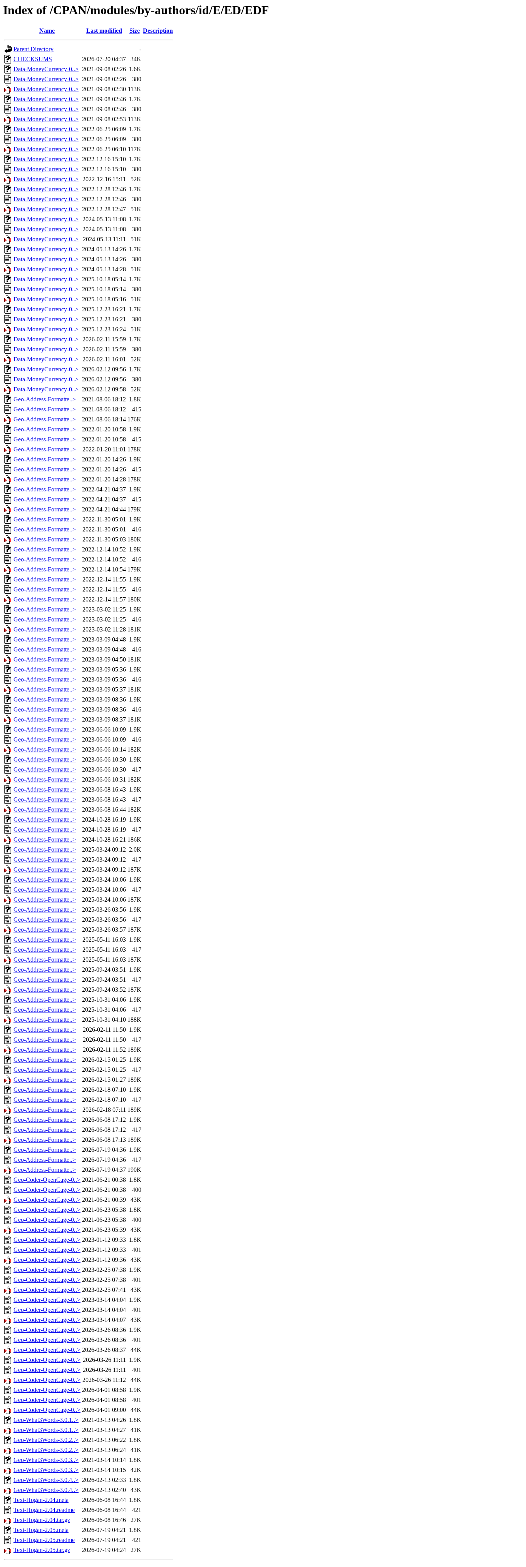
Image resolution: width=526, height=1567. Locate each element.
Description (158, 30)
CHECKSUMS (32, 59)
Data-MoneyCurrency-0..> (46, 69)
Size (134, 30)
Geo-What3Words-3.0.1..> (46, 1420)
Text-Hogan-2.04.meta (41, 1500)
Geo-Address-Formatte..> (44, 399)
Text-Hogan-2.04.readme (44, 1510)
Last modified (104, 30)
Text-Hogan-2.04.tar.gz (41, 1520)
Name (47, 30)
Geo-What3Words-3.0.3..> (46, 1460)
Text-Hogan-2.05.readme (44, 1540)
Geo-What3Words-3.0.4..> (46, 1480)
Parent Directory (33, 49)
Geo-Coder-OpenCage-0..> (46, 1179)
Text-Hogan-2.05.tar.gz (41, 1550)
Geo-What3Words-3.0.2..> (46, 1440)
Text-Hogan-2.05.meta (41, 1530)
